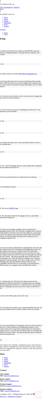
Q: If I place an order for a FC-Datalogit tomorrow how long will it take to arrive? (20, 138)
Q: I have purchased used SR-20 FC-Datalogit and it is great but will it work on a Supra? (20, 243)
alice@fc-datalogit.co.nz (11, 376)
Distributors (7, 23)
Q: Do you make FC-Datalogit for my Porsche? (19, 292)
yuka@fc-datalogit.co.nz (12, 391)
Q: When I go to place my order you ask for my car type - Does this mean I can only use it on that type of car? (20, 104)
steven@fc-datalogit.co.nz (13, 386)
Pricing (6, 21)
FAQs (6, 24)
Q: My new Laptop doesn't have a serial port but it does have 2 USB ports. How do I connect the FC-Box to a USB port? (20, 223)
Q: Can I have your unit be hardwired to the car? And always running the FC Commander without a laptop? (20, 193)
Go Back (3, 29)
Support (6, 26)
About (6, 19)
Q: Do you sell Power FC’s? (11, 148)
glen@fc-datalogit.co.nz (11, 381)
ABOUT (12, 208)
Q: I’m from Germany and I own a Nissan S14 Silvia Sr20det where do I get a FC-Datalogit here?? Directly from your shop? (20, 302)
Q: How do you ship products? (12, 77)
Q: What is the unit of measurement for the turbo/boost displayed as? (17, 182)
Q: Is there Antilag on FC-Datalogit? (14, 212)
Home (6, 17)
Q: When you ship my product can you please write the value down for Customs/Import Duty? (20, 91)
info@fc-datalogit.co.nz (29, 74)
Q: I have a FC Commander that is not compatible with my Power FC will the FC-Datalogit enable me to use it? (20, 127)
